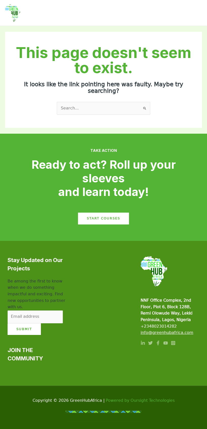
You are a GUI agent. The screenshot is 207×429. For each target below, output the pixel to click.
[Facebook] (158, 343)
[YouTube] (165, 343)
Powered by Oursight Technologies (140, 400)
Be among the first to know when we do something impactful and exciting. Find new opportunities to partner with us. (36, 294)
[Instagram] (173, 343)
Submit (24, 329)
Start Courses (103, 218)
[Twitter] (150, 343)
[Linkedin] (143, 343)
